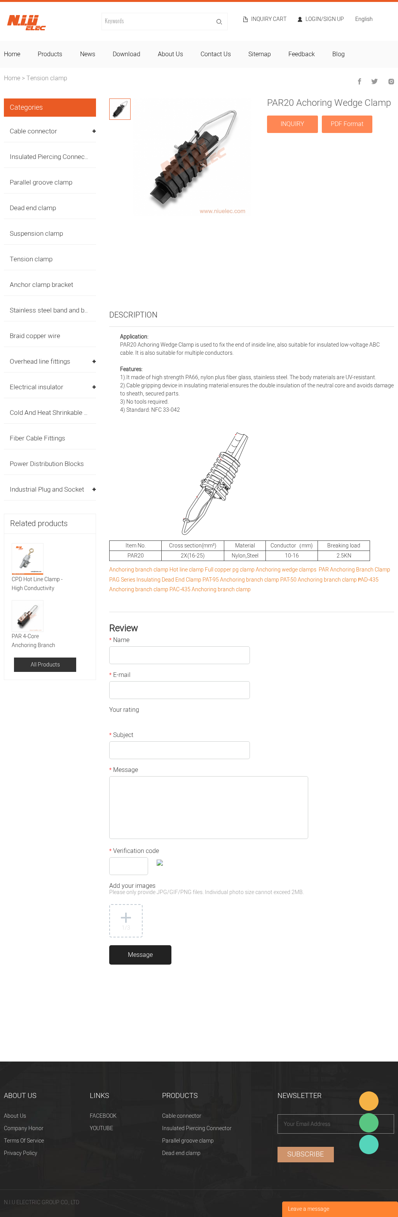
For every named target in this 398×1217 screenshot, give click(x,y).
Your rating (124, 711)
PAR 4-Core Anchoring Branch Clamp (33, 641)
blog (338, 54)
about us (170, 54)
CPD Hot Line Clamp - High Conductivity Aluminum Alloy (37, 584)
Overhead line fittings (40, 361)
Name (119, 641)
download (126, 54)
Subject (121, 736)
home (12, 54)
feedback (301, 54)
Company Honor (24, 1128)
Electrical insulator (36, 387)
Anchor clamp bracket (41, 285)
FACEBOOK (103, 1116)
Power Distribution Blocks (47, 464)
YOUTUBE (101, 1128)
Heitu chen (369, 1144)
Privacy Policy (20, 1153)
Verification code (134, 852)
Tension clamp (46, 78)
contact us (216, 54)
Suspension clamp (36, 233)
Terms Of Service (24, 1141)
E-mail (120, 676)
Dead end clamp (33, 208)
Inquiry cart (268, 19)
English (364, 20)
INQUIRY (292, 124)
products (50, 54)
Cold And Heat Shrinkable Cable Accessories (74, 413)
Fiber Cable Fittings (37, 438)
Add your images (206, 889)
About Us (15, 1116)
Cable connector (33, 131)
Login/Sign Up (324, 19)
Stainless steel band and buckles (56, 310)
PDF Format (347, 124)
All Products (45, 665)
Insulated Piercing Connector (51, 157)
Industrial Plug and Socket (47, 489)
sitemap (259, 54)
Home (12, 78)
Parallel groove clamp (41, 182)
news (87, 54)
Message (123, 771)
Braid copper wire (35, 336)
